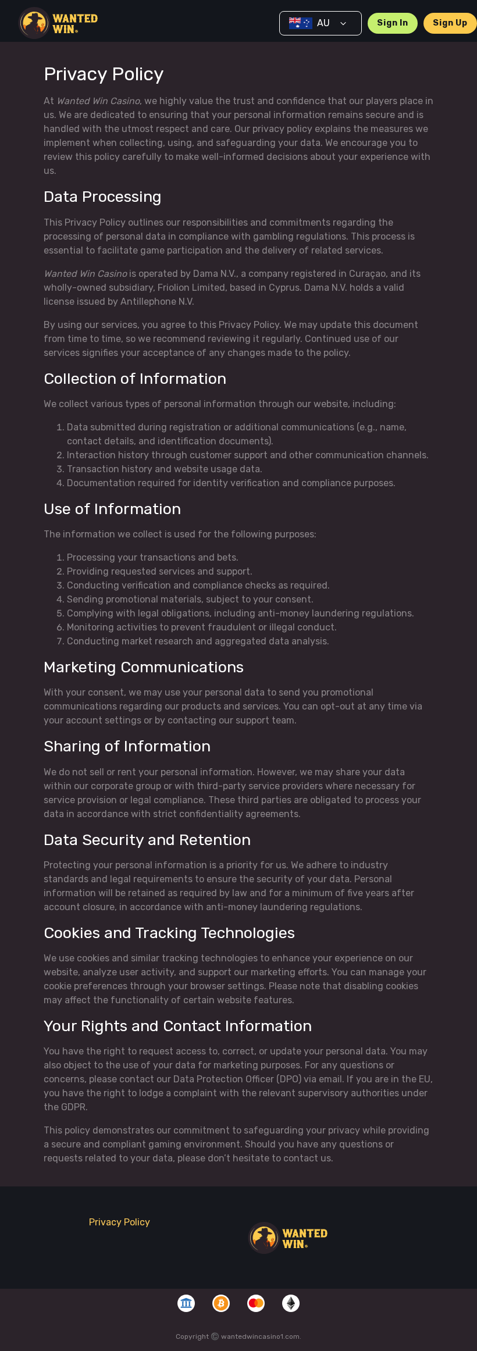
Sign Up (450, 23)
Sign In (392, 23)
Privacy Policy (119, 1222)
